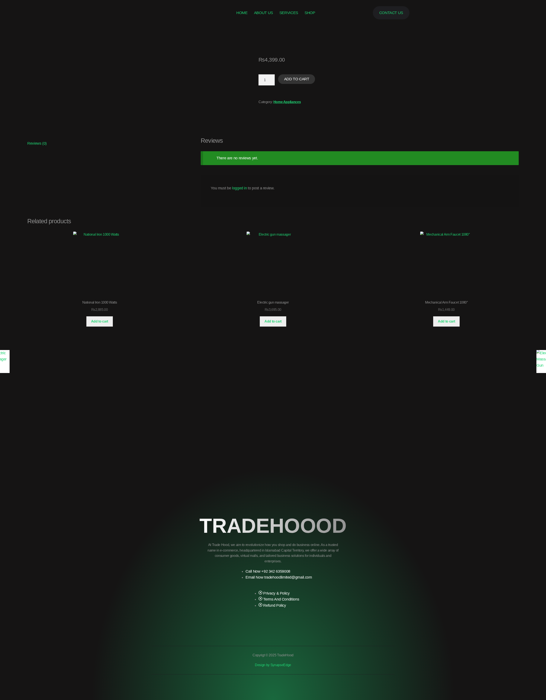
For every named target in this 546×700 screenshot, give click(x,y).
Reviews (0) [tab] (37, 143)
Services (288, 13)
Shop (310, 13)
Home (242, 13)
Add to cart (296, 79)
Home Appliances (287, 102)
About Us (263, 13)
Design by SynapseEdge (273, 665)
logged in (239, 188)
